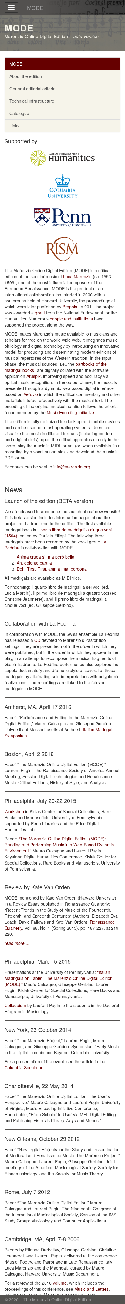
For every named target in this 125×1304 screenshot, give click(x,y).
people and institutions (71, 319)
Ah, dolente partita (34, 563)
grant (40, 313)
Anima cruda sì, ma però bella (45, 557)
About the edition (25, 76)
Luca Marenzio (77, 276)
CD (37, 640)
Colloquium (15, 1005)
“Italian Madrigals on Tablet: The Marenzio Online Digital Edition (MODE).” (59, 978)
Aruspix (33, 376)
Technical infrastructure (31, 101)
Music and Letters (91, 1289)
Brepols (69, 307)
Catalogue (19, 113)
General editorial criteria (32, 88)
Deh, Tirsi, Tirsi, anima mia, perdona (52, 569)
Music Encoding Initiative (70, 412)
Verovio (31, 394)
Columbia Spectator (23, 1067)
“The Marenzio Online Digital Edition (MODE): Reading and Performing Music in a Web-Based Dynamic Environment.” (59, 845)
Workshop (14, 811)
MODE (35, 7)
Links (14, 126)
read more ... (17, 943)
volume (60, 1283)
